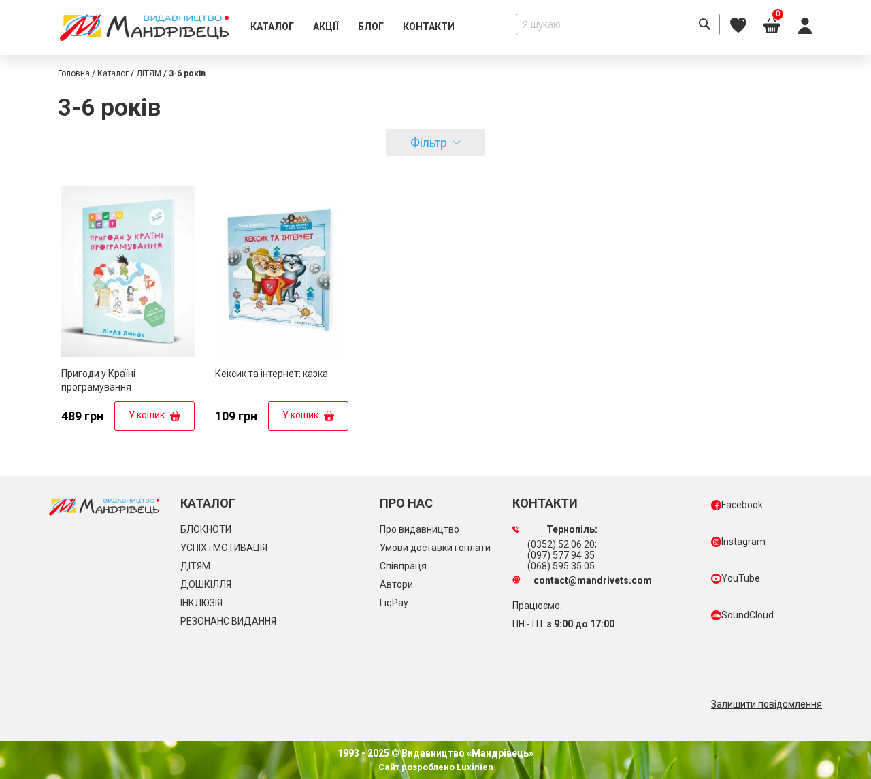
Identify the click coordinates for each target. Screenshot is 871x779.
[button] (183, 196)
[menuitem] (272, 27)
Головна (74, 73)
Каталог (113, 73)
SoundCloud (747, 615)
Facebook (742, 504)
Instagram (743, 541)
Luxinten (474, 767)
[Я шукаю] (704, 24)
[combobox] (618, 24)
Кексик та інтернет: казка (271, 373)
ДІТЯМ (148, 73)
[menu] (352, 27)
